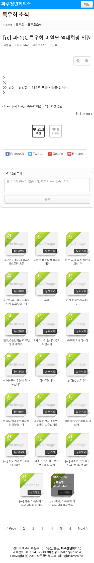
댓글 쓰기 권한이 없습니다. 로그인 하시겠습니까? (37, 181)
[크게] (78, 61)
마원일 (7, 45)
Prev (12, 528)
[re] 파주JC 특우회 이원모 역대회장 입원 (47, 37)
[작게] (86, 61)
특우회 (20, 24)
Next (82, 528)
